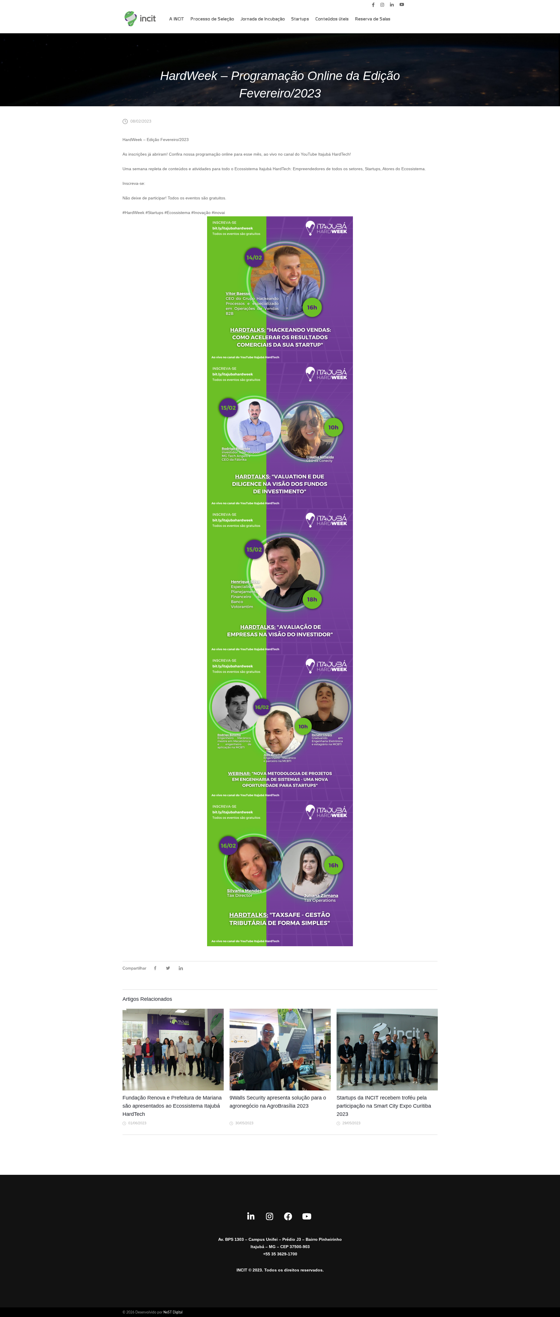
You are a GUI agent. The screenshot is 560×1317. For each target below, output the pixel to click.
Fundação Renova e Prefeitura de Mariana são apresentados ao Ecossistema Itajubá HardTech (172, 1106)
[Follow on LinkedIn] (251, 1216)
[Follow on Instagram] (269, 1216)
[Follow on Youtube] (307, 1216)
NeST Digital (173, 1312)
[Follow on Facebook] (288, 1216)
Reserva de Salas (372, 19)
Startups (300, 19)
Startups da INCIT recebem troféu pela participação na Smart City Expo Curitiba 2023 (384, 1106)
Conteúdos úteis (332, 19)
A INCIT (176, 19)
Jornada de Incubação (262, 19)
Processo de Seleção (212, 19)
